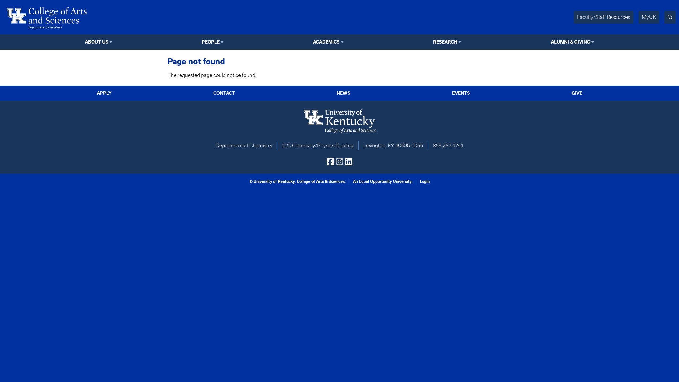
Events (461, 93)
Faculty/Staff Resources (603, 17)
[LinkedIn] (348, 161)
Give (577, 93)
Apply (104, 93)
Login (425, 181)
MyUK (649, 17)
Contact (224, 93)
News (343, 93)
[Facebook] (330, 161)
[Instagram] (339, 161)
